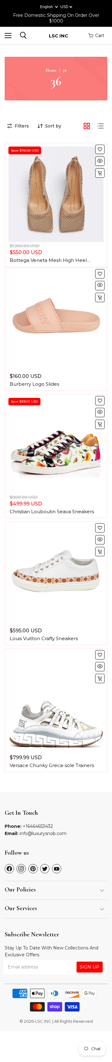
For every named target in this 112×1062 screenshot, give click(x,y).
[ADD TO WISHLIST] (100, 149)
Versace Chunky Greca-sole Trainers (52, 765)
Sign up (89, 967)
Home (51, 70)
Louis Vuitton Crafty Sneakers (44, 638)
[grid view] (87, 126)
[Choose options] (100, 173)
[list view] (100, 126)
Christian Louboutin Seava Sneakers (52, 511)
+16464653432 (38, 826)
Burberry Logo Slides (34, 384)
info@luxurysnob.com (43, 833)
